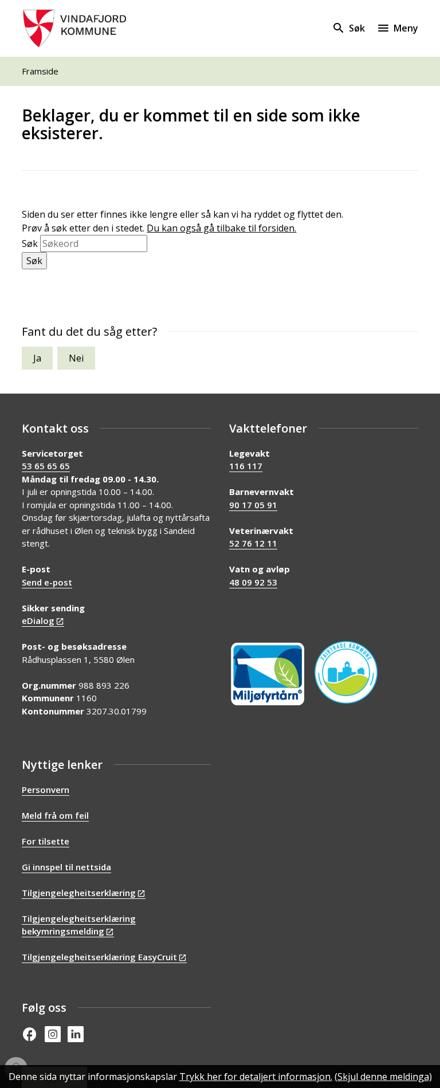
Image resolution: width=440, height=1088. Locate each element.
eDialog (38, 620)
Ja (37, 358)
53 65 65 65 (46, 466)
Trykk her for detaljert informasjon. (255, 1076)
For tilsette (45, 841)
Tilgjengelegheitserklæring (79, 892)
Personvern (45, 789)
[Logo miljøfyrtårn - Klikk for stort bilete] (267, 674)
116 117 (245, 466)
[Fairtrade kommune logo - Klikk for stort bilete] (346, 672)
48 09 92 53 (253, 582)
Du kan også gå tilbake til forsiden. (221, 228)
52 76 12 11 (253, 543)
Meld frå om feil (55, 815)
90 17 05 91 (253, 504)
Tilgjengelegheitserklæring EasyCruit (99, 957)
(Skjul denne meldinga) (383, 1076)
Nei (76, 358)
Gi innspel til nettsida (66, 867)
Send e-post (47, 582)
